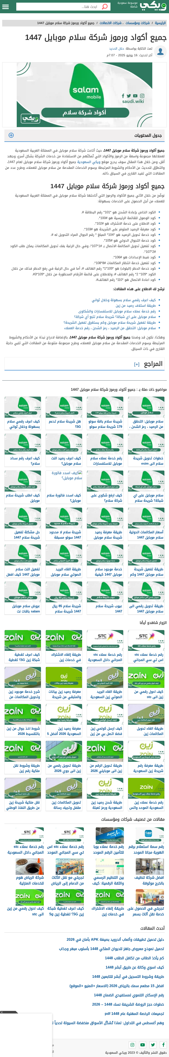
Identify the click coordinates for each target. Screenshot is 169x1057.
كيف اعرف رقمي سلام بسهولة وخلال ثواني (124, 300)
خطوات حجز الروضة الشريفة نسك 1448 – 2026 (128, 1004)
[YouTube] (142, 1044)
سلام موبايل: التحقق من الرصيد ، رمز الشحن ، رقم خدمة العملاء (110, 328)
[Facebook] (163, 1044)
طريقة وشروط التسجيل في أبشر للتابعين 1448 (128, 976)
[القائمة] (5, 7)
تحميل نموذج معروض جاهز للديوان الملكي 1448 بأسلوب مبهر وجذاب (111, 948)
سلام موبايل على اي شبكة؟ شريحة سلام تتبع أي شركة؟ (115, 317)
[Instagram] (132, 1044)
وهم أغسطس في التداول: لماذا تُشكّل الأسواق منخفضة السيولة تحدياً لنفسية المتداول (96, 1022)
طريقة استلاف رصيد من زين (136, 305)
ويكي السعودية (88, 162)
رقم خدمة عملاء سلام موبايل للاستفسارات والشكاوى (117, 311)
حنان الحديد (116, 49)
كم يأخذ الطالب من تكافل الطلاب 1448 (134, 958)
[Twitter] (152, 1044)
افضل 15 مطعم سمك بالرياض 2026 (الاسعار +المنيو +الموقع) (117, 985)
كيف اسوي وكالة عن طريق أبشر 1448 (135, 967)
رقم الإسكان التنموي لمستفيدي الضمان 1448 (129, 995)
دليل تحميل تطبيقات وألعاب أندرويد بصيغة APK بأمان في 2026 (115, 939)
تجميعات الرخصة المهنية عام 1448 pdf (134, 1013)
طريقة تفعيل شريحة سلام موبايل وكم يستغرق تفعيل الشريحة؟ (110, 322)
